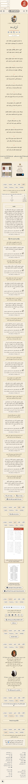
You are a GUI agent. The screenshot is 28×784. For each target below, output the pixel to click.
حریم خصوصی (8, 776)
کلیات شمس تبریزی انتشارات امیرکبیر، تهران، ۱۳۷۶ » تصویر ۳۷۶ (14, 584)
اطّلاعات (23, 184)
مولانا (19, 23)
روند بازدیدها (11, 187)
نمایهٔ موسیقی (21, 759)
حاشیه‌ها (5, 187)
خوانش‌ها (10, 184)
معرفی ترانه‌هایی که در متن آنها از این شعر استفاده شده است (14, 704)
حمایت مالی (22, 775)
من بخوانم (14, 623)
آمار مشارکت (9, 770)
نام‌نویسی (9, 741)
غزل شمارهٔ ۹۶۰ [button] (18, 610)
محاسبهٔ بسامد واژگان (15, 514)
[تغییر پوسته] (2, 781)
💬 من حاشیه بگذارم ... (10, 736)
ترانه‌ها (17, 187)
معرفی (23, 770)
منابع (10, 773)
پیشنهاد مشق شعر (14, 636)
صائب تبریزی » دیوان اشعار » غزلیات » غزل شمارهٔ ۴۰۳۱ (14, 657)
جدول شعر (22, 755)
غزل (12, 198)
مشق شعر (5, 184)
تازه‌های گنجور (21, 764)
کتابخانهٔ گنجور (8, 757)
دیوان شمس (14, 23)
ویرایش (11, 234)
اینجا (11, 612)
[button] (26, 11)
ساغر (10, 755)
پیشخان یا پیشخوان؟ (7, 765)
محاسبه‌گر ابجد (8, 760)
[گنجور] (24, 3)
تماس (10, 774)
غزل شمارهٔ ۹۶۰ (14, 27)
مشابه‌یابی (22, 762)
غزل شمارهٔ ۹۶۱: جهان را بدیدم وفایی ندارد (21, 157)
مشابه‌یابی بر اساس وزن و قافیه (14, 690)
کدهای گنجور (8, 752)
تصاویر (15, 184)
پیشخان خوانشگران (7, 764)
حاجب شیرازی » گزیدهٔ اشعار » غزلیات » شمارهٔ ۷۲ (14, 677)
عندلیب (8, 610)
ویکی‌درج (12, 200)
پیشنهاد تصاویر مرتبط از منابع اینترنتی (15, 587)
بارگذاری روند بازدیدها (14, 720)
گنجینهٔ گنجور (8, 759)
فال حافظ (22, 757)
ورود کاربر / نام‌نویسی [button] (15, 11)
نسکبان (9, 767)
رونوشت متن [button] (20, 496)
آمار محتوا (22, 776)
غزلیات (10, 23)
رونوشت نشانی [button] (9, 496)
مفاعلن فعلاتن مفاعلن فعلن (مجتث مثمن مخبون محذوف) (12, 194)
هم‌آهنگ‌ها (22, 187)
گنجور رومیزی (8, 754)
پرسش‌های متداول (21, 772)
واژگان (19, 184)
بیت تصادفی (22, 754)
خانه (23, 752)
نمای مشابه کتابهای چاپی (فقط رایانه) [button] (14, 499)
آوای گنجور (9, 762)
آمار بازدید (9, 771)
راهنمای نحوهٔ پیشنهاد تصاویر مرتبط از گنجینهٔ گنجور (15, 591)
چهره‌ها (22, 773)
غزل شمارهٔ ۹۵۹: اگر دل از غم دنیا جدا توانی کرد (6, 157)
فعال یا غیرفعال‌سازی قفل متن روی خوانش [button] (14, 619)
